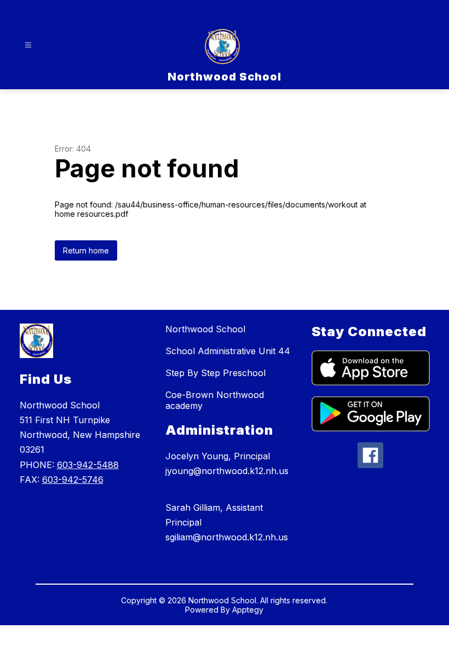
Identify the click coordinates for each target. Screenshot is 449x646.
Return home (86, 250)
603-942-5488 (88, 464)
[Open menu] (28, 45)
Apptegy (247, 609)
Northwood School (205, 329)
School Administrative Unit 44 (227, 350)
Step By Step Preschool (215, 372)
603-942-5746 (72, 479)
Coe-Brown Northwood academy (214, 400)
